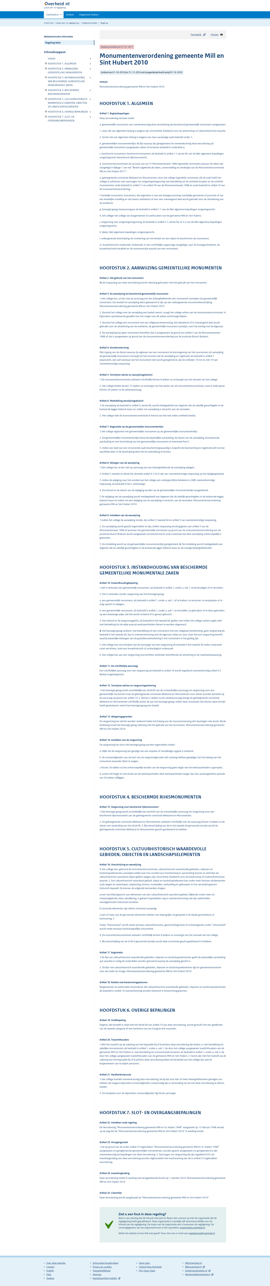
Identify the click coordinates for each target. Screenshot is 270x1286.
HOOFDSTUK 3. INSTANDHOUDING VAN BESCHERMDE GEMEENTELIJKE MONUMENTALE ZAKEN (64, 81)
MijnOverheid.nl (193, 1263)
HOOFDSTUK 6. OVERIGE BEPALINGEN (66, 111)
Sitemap (97, 1274)
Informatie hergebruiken (106, 1263)
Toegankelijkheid (102, 1270)
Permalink (196, 34)
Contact (50, 1266)
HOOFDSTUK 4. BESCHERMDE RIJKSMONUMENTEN (61, 92)
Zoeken (70, 14)
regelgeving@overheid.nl (202, 1233)
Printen (215, 34)
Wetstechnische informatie (58, 36)
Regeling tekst (53, 42)
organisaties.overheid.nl (192, 1227)
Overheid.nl (52, 15)
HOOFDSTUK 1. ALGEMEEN (60, 63)
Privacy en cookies (102, 1266)
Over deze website (56, 1263)
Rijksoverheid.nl (193, 1266)
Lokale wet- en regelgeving (67, 23)
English (50, 1270)
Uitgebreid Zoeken (89, 14)
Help (48, 1274)
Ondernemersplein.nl (196, 1270)
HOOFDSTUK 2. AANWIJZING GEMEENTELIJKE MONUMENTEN (63, 70)
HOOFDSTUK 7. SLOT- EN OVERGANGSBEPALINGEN (59, 118)
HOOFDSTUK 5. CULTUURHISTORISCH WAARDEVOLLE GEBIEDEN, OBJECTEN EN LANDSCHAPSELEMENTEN (65, 102)
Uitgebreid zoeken (89, 23)
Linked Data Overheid (150, 1266)
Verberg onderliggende (46, 63)
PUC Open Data (147, 1270)
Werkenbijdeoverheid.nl (197, 1274)
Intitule (51, 58)
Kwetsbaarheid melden (105, 1278)
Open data (144, 1263)
